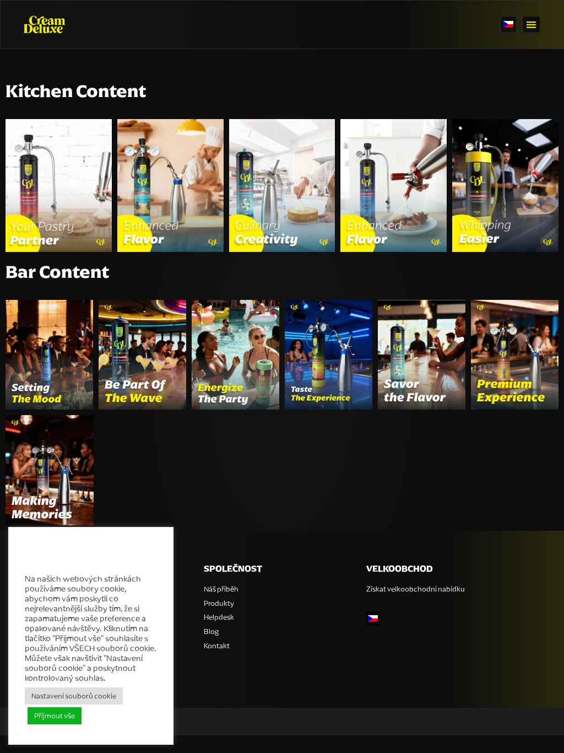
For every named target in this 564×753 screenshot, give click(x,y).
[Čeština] (508, 25)
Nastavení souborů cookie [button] (73, 696)
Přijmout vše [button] (54, 716)
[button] (531, 24)
